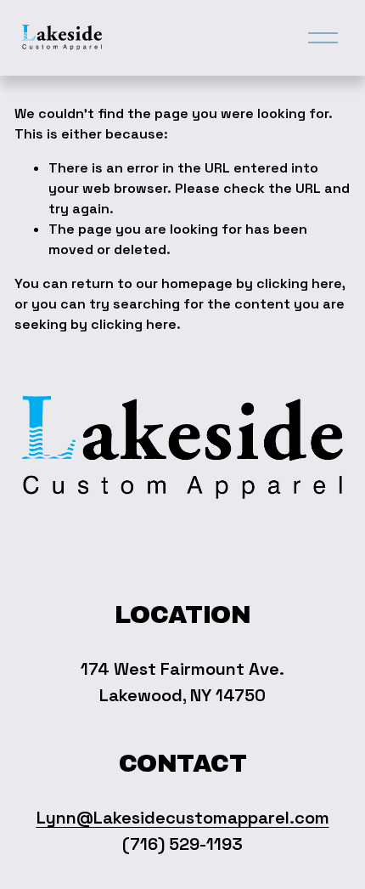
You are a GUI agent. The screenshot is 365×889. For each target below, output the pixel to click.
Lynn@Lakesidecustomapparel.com (182, 818)
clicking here (299, 283)
